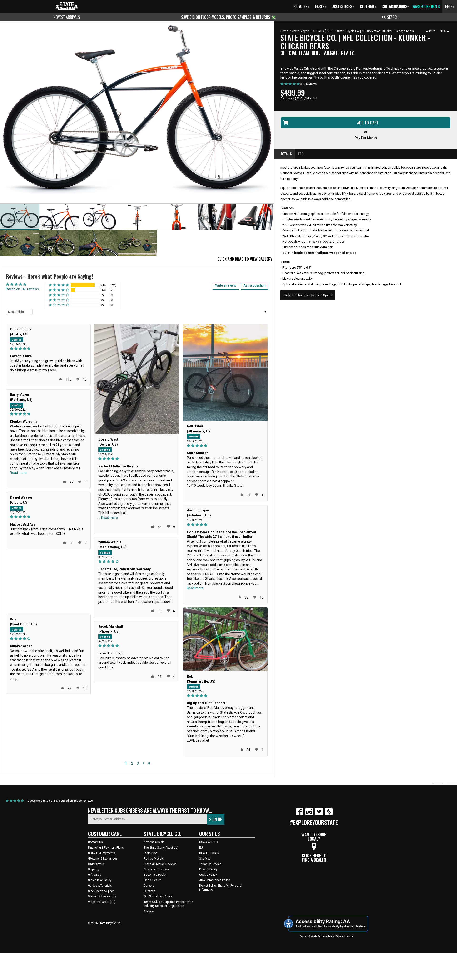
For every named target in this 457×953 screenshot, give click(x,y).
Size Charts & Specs (101, 891)
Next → (444, 31)
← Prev (430, 31)
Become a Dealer (155, 874)
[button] (59, 285)
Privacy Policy (208, 869)
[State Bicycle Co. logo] (66, 6)
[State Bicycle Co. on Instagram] (309, 814)
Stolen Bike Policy (99, 880)
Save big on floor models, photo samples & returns (226, 17)
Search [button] (393, 17)
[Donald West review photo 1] (136, 379)
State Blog (150, 853)
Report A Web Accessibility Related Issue (326, 936)
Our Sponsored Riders (158, 896)
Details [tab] (286, 153)
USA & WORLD (208, 842)
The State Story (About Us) (161, 847)
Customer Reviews (156, 869)
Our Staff (149, 891)
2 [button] (132, 763)
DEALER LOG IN (209, 853)
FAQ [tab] (300, 153)
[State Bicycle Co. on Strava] (329, 814)
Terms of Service (210, 864)
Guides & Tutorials (100, 885)
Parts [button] (321, 6)
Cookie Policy (208, 874)
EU (201, 847)
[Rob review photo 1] (225, 639)
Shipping (93, 869)
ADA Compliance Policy (214, 880)
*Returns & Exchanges (103, 858)
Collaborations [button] (395, 6)
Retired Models (154, 858)
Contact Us (95, 842)
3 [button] (138, 763)
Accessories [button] (343, 6)
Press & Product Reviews (160, 864)
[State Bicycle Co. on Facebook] (299, 814)
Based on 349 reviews (22, 289)
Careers (149, 885)
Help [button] (449, 6)
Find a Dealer (152, 880)
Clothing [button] (368, 6)
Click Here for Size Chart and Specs (307, 295)
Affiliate (149, 911)
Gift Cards (94, 874)
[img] (48, 348)
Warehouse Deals (426, 6)
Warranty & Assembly (102, 896)
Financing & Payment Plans (106, 847)
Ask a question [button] (254, 285)
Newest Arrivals (66, 17)
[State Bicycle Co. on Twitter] (319, 814)
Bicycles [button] (301, 6)
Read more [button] (109, 518)
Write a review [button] (225, 285)
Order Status (96, 864)
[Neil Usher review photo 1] (225, 372)
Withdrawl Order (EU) (101, 902)
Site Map (204, 858)
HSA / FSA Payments (101, 853)
